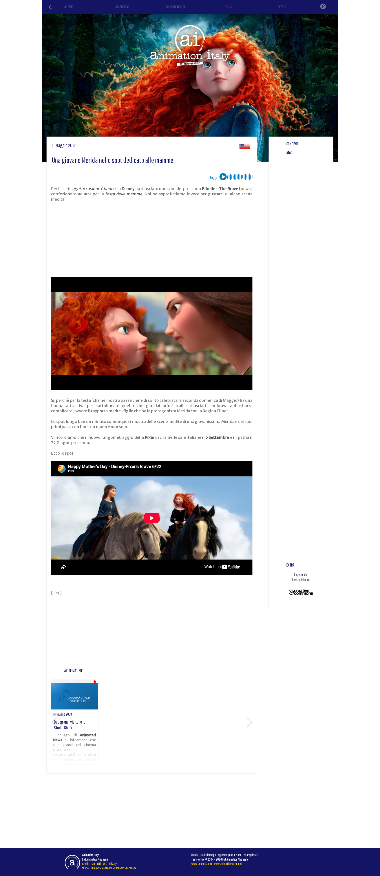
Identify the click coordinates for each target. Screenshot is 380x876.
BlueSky (95, 868)
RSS (105, 864)
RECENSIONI (122, 7)
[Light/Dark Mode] (51, 8)
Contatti (96, 864)
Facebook (131, 868)
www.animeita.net (201, 864)
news (246, 188)
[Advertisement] (151, 239)
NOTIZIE (68, 7)
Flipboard (119, 868)
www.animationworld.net (228, 864)
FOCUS (228, 7)
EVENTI (282, 7)
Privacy (113, 864)
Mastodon (107, 868)
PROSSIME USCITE (175, 7)
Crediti (86, 864)
